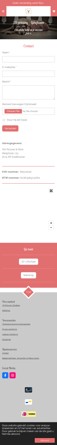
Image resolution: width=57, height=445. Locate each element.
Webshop (6, 310)
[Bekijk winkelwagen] (54, 11)
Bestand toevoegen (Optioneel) (19, 104)
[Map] (28, 209)
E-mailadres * (9, 67)
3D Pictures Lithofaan (11, 305)
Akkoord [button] (44, 440)
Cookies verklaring (10, 334)
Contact (5, 353)
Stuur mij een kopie (17, 120)
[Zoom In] (51, 223)
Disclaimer (6, 339)
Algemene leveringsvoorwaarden (16, 324)
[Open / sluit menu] (3, 11)
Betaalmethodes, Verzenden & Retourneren (20, 358)
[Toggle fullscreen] (51, 191)
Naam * (6, 52)
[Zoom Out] (51, 227)
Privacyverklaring (9, 329)
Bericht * (6, 81)
